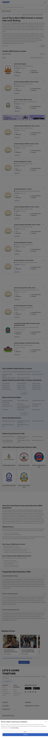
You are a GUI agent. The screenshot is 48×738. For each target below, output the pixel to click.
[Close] (37, 345)
